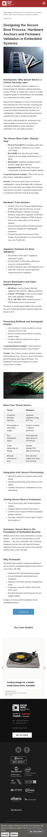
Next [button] (44, 668)
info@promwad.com (19, 728)
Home (5, 12)
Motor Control (8, 694)
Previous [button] (3, 668)
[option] (23, 668)
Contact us (23, 612)
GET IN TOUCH (22, 735)
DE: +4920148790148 (20, 720)
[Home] (8, 3)
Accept (5, 834)
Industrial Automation (10, 691)
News (10, 12)
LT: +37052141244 (19, 723)
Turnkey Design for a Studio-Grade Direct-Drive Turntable (21, 684)
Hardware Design (22, 692)
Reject (14, 834)
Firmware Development (11, 692)
